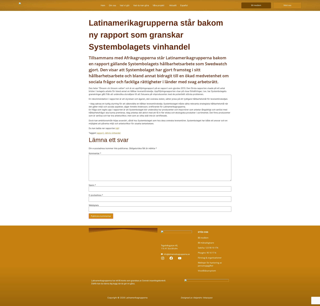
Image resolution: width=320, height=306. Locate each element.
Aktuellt (172, 5)
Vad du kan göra (141, 5)
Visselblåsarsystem (207, 270)
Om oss (112, 5)
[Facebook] (171, 258)
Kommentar (95, 153)
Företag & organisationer (210, 257)
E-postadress (96, 195)
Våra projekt (158, 5)
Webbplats (94, 205)
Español (184, 5)
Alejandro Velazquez (203, 297)
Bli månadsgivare (206, 242)
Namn (92, 185)
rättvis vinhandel (112, 133)
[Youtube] (179, 258)
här (117, 128)
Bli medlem (203, 237)
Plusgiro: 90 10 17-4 (207, 252)
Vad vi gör (125, 5)
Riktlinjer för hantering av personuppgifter (210, 264)
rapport (100, 133)
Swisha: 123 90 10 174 (208, 247)
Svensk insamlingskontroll (153, 281)
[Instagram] (162, 258)
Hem (103, 5)
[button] (159, 5)
